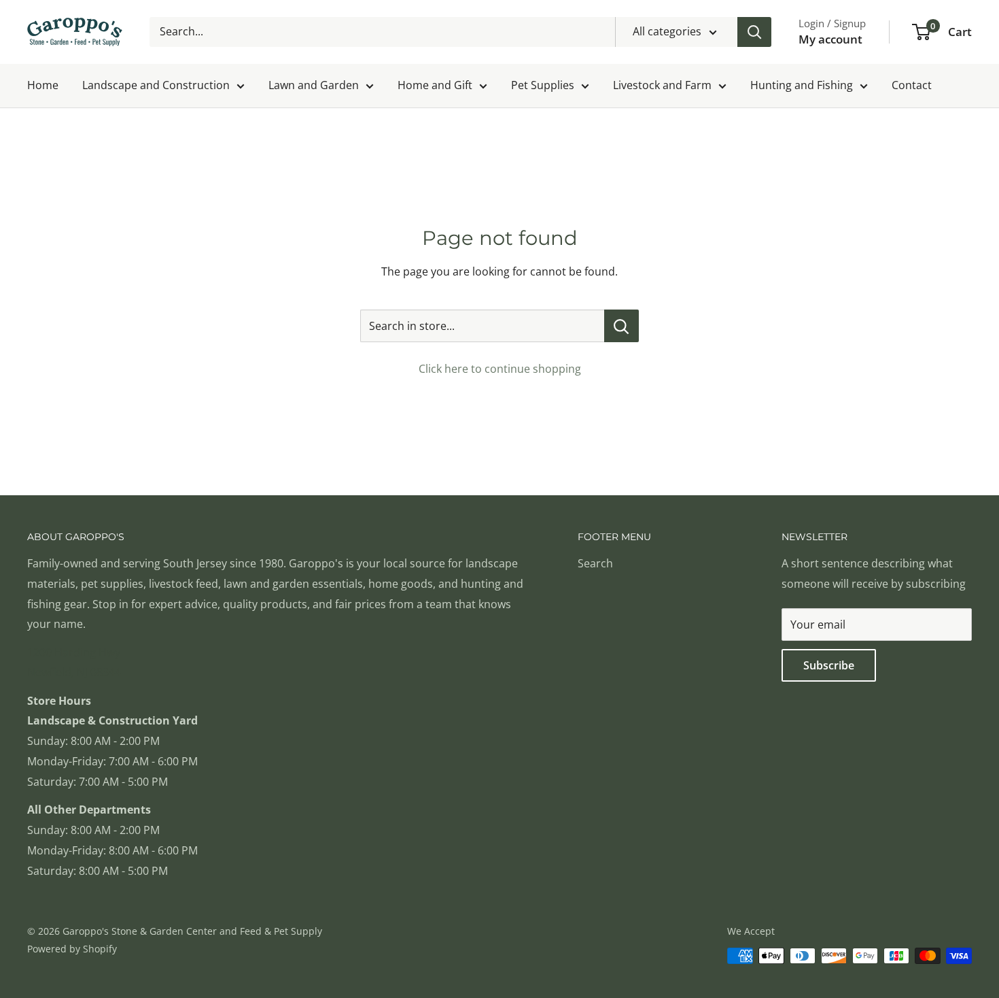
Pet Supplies (542, 85)
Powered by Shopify (72, 948)
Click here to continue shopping (500, 368)
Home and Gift (435, 85)
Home (42, 85)
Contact (912, 85)
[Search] (754, 32)
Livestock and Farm (662, 85)
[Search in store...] (621, 326)
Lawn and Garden (313, 85)
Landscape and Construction (156, 85)
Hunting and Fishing (801, 85)
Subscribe (828, 665)
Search (595, 563)
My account (830, 39)
